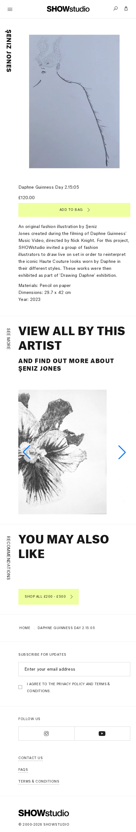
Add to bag (71, 209)
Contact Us (30, 758)
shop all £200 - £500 (45, 596)
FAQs (23, 769)
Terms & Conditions (38, 781)
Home (24, 628)
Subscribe (123, 669)
